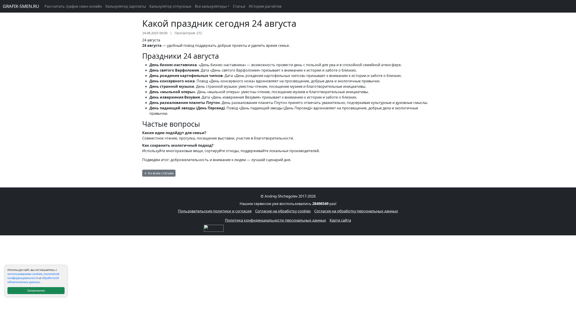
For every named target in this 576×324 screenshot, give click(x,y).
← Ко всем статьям (158, 173)
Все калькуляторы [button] (211, 6)
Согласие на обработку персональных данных (356, 211)
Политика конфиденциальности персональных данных (275, 220)
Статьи (239, 6)
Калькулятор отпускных (170, 6)
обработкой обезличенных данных (33, 280)
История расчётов (265, 6)
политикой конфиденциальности (33, 276)
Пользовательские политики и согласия (215, 211)
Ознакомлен (36, 290)
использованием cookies (24, 274)
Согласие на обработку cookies (283, 211)
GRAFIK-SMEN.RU (21, 6)
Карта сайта (340, 220)
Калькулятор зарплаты (126, 6)
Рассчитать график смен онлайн (73, 6)
